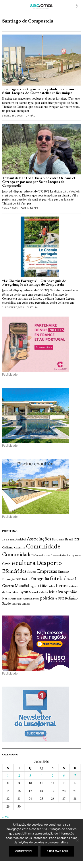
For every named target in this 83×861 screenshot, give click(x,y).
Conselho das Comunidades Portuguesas (57, 555)
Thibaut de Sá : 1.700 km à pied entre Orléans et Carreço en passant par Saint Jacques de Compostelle (38, 182)
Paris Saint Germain (21, 598)
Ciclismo (8, 547)
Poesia (36, 599)
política (47, 598)
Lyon (23, 592)
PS (56, 599)
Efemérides (14, 571)
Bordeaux (58, 539)
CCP (76, 539)
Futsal (70, 579)
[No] (77, 840)
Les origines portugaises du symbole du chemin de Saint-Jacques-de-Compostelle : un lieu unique (40, 91)
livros (61, 586)
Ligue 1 (34, 586)
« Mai (6, 817)
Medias (44, 592)
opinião (70, 592)
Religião (71, 599)
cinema (19, 547)
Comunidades (29, 208)
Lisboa (51, 586)
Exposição (8, 579)
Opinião (30, 115)
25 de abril (8, 539)
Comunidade (43, 547)
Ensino (63, 572)
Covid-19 (8, 564)
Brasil (69, 539)
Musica (56, 592)
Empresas (47, 571)
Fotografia (40, 579)
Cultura (32, 307)
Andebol (20, 539)
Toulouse (16, 604)
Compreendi (23, 851)
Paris (6, 598)
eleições (31, 572)
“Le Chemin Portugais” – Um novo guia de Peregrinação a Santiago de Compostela (34, 283)
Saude (6, 603)
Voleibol (26, 604)
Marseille (34, 592)
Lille (43, 586)
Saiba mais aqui (57, 851)
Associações (39, 539)
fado (18, 579)
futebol (58, 579)
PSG (61, 598)
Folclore (26, 579)
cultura (25, 563)
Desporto (49, 563)
